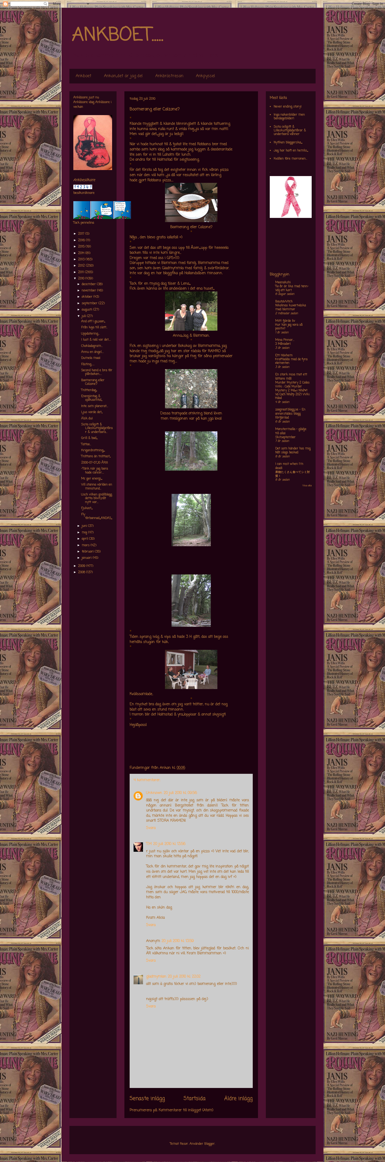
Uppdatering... (90, 333)
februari (88, 551)
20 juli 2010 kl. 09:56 (180, 793)
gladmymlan (156, 976)
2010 (81, 278)
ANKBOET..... (117, 35)
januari (87, 558)
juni (85, 526)
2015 (82, 246)
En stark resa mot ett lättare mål (291, 376)
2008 (82, 572)
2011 (81, 272)
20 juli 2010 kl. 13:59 (178, 941)
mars (86, 545)
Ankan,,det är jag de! (123, 76)
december (89, 284)
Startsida (195, 1099)
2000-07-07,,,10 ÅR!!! (94, 462)
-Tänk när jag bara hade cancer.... (94, 470)
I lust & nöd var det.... (96, 339)
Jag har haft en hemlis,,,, (291, 150)
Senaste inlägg (147, 1099)
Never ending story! (287, 106)
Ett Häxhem (284, 355)
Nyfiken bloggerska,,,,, (288, 142)
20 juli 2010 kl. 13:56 (169, 844)
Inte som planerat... (94, 406)
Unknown (154, 793)
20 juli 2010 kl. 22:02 (184, 976)
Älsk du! (87, 418)
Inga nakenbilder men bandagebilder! (289, 116)
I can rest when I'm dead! (289, 466)
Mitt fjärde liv (285, 321)
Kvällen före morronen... (290, 158)
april (85, 539)
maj (85, 532)
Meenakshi (283, 282)
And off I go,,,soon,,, (93, 321)
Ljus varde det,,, (91, 412)
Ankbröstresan (169, 76)
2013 (82, 259)
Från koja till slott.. (94, 327)
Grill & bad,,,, (89, 438)
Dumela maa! (90, 358)
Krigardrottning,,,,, (93, 450)
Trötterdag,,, (89, 390)
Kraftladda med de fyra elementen (291, 361)
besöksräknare (84, 193)
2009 (82, 566)
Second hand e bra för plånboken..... (96, 372)
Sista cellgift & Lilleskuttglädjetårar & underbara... (97, 428)
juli (84, 316)
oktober (88, 297)
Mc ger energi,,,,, (91, 478)
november (89, 290)
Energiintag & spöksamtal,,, (91, 398)
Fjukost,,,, (86, 508)
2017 (81, 234)
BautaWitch (284, 301)
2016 (82, 240)
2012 (82, 265)
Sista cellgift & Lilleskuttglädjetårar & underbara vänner (290, 131)
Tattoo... (86, 444)
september (90, 303)
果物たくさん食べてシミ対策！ (292, 474)
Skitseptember (285, 437)
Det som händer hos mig (293, 448)
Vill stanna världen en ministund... (96, 486)
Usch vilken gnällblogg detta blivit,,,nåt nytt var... (96, 498)
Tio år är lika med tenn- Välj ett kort (292, 288)
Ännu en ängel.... (92, 352)
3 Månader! (283, 344)
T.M (149, 844)
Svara (151, 828)
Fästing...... (88, 364)
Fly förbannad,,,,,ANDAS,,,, (96, 516)
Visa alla (307, 485)
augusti (87, 309)
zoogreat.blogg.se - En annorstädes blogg (290, 411)
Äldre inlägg (238, 1099)
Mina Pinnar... (284, 340)
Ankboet (83, 76)
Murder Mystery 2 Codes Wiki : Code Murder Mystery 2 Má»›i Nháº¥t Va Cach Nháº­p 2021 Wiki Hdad (292, 390)
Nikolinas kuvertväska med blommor (290, 307)
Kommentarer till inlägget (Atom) (186, 1110)
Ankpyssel (205, 76)
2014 (81, 253)
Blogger (209, 1144)
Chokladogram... (92, 346)
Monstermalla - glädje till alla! (290, 431)
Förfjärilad (282, 417)
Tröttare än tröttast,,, (96, 456)
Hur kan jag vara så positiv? (288, 327)
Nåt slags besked (286, 452)
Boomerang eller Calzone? (92, 382)
